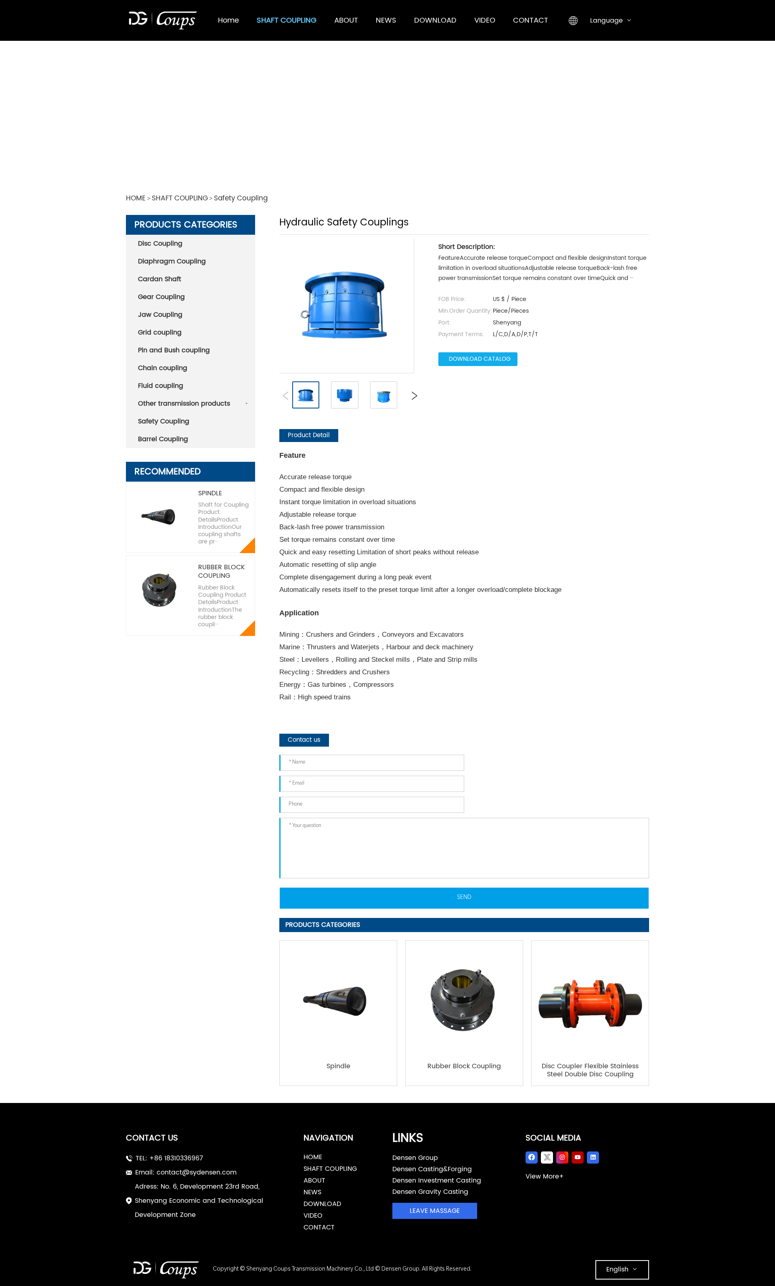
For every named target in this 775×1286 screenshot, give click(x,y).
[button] (412, 395)
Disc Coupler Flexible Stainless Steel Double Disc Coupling (590, 1070)
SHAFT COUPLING (180, 199)
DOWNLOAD (322, 1204)
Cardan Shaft (159, 279)
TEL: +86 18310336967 (169, 1158)
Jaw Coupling (160, 314)
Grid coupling (160, 332)
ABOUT (314, 1180)
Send (464, 898)
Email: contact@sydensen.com (186, 1172)
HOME (136, 199)
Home (313, 1157)
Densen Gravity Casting (430, 1192)
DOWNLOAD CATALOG (480, 359)
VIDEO (313, 1215)
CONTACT (319, 1227)
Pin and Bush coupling (174, 350)
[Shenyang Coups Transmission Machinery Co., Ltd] (169, 1270)
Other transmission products (184, 403)
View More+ (545, 1176)
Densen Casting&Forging (432, 1169)
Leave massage (435, 1211)
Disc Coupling (160, 243)
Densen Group (415, 1158)
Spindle (210, 493)
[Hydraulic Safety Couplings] (345, 304)
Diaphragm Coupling (172, 261)
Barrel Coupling (163, 439)
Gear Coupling (161, 297)
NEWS (312, 1192)
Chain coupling (162, 368)
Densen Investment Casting (436, 1180)
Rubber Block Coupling (221, 571)
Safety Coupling (241, 199)
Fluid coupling (160, 386)
